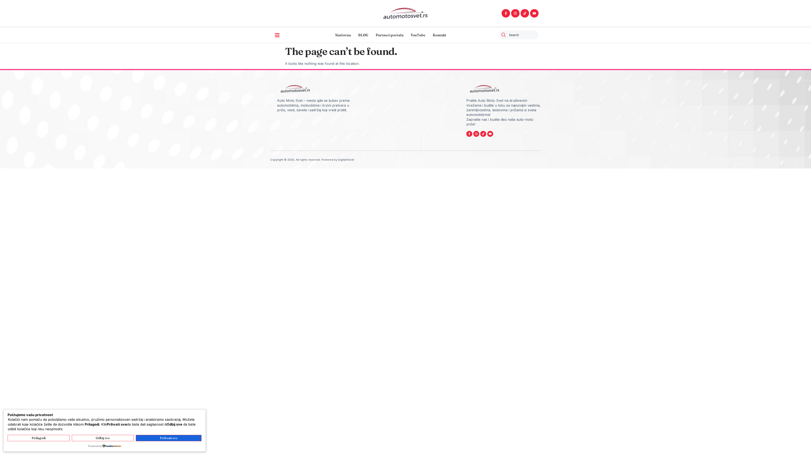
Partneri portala (389, 35)
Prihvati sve (168, 438)
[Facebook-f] (506, 13)
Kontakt (439, 35)
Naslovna (343, 35)
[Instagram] (515, 13)
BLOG (363, 35)
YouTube (418, 35)
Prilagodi (39, 438)
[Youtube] (534, 13)
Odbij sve (103, 438)
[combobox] (518, 35)
